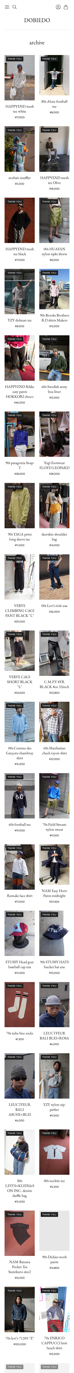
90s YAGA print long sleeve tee (20, 537)
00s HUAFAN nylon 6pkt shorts (54, 251)
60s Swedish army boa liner (54, 389)
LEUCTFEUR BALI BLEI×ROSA (54, 1036)
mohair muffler (20, 177)
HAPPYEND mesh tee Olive (54, 180)
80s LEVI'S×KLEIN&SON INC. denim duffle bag (19, 1188)
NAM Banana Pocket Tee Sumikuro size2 (19, 1266)
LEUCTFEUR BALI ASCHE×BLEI (20, 1109)
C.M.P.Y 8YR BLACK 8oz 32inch (54, 684)
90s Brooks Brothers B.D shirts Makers (54, 318)
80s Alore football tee (54, 104)
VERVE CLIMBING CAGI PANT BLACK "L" (19, 610)
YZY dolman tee (20, 320)
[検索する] (14, 7)
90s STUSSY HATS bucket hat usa (54, 964)
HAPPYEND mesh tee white (20, 109)
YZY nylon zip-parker (54, 1107)
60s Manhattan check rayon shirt (54, 750)
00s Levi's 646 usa (54, 605)
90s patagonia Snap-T (19, 465)
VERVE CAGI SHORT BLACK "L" (19, 681)
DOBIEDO (37, 20)
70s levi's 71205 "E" (20, 1338)
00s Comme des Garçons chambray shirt (19, 753)
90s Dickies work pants (54, 1259)
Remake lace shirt (19, 895)
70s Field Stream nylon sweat (54, 827)
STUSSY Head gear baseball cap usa (20, 964)
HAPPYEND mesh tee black (20, 251)
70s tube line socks (19, 1033)
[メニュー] (7, 7)
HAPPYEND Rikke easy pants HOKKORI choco (19, 391)
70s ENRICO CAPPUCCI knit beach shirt (54, 1342)
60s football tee (20, 824)
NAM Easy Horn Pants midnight (54, 893)
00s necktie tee (54, 1180)
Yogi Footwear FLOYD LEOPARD (54, 465)
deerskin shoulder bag (54, 537)
